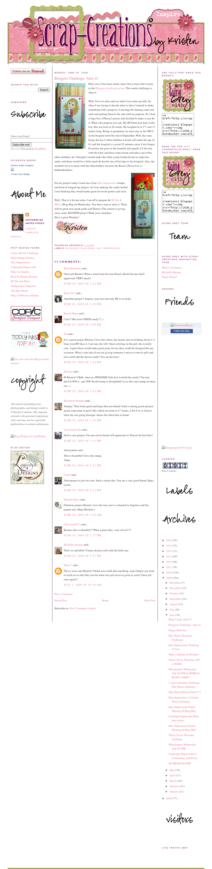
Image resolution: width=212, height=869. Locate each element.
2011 (169, 567)
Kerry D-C (69, 293)
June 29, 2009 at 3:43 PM (82, 391)
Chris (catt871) (72, 524)
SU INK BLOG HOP (180, 763)
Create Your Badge (20, 174)
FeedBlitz (40, 149)
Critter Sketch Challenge (25, 253)
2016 (169, 540)
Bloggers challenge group (109, 88)
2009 (169, 578)
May (172, 770)
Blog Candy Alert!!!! (180, 619)
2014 (169, 551)
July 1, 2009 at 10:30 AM (82, 585)
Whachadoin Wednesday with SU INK (182, 746)
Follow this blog (181, 331)
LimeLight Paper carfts (23, 267)
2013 (169, 556)
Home (105, 600)
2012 (169, 562)
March (173, 781)
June (172, 615)
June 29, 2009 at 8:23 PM (82, 465)
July (172, 609)
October (174, 593)
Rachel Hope (71, 313)
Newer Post (60, 600)
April (173, 775)
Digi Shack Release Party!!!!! (185, 692)
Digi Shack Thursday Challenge (180, 638)
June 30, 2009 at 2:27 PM (82, 535)
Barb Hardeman (72, 268)
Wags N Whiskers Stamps (25, 295)
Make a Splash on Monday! (184, 654)
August (174, 604)
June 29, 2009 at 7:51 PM (82, 441)
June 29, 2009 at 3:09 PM (82, 324)
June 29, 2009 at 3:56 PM (82, 420)
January (174, 791)
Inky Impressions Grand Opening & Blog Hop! (182, 728)
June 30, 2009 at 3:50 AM (83, 515)
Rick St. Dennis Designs (24, 276)
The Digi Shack (19, 290)
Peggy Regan (169, 277)
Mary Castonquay (172, 267)
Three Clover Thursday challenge (181, 737)
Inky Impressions (20, 262)
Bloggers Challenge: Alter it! (76, 78)
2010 (169, 572)
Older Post (149, 600)
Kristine (68, 371)
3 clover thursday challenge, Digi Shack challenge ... (184, 685)
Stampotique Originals (23, 286)
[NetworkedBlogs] (182, 325)
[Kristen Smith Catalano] (12, 170)
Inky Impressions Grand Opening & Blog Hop (182, 709)
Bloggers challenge (80, 248)
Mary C (68, 565)
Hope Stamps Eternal (22, 258)
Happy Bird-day (178, 630)
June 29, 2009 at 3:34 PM (82, 362)
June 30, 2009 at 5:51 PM (82, 556)
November (176, 588)
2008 (169, 798)
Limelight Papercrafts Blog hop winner (184, 718)
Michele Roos (72, 499)
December (175, 582)
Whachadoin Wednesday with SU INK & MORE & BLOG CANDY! (184, 673)
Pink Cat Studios (20, 272)
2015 (169, 545)
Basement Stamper (74, 400)
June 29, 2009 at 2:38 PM (82, 304)
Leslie (67, 474)
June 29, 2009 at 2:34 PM (82, 283)
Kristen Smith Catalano (22, 165)
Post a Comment (63, 594)
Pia (65, 334)
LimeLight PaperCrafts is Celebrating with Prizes (183, 756)
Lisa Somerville (72, 429)
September (176, 599)
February (175, 786)
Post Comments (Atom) (83, 608)
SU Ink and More (20, 281)
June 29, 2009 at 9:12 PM (82, 490)
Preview (15, 149)
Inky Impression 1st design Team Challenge (184, 699)
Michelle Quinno (73, 544)
